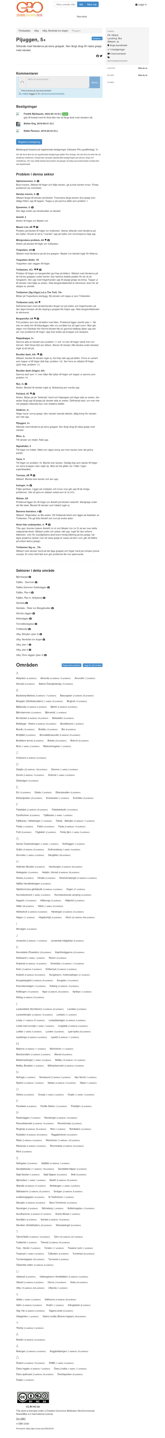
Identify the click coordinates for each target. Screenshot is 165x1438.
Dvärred (61, 774)
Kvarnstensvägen (31, 986)
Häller (25, 906)
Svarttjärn (26, 1219)
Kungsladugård (34, 980)
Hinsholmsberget (78, 877)
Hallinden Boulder (30, 866)
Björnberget (22, 576)
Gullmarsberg (64, 849)
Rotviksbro (80, 1128)
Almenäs (55, 678)
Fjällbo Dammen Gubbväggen (31, 587)
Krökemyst (61, 969)
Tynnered (58, 1259)
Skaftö (63, 1180)
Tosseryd (30, 1253)
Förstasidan (25, 30)
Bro (69, 729)
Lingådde (73, 1025)
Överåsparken (70, 1374)
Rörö (24, 1151)
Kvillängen (27, 991)
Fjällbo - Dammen (25, 582)
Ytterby (30, 1327)
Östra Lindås (70, 1368)
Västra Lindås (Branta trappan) (64, 1316)
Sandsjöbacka (35, 1168)
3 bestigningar (117, 49)
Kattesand (30, 957)
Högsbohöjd (50, 917)
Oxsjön (81, 1094)
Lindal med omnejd (35, 1025)
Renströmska (70, 1123)
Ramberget (60, 1117)
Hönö (80, 917)
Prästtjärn (81, 1106)
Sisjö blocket (28, 1174)
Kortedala (67, 963)
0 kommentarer (118, 53)
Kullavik (30, 974)
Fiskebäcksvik (65, 809)
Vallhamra (60, 1299)
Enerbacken (57, 797)
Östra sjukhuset (34, 1374)
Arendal (25, 683)
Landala (77, 1009)
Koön (29, 969)
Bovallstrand (72, 723)
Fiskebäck (32, 809)
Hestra (25, 877)
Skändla (31, 1185)
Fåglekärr (45, 832)
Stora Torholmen (63, 1202)
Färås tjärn (75, 832)
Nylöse (62, 1082)
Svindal (55, 1219)
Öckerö (30, 1362)
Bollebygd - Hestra (36, 723)
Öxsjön (25, 1379)
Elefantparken (29, 797)
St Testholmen (61, 1197)
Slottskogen (65, 1185)
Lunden (55, 1031)
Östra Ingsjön (33, 1368)
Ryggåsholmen (64, 1134)
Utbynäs (58, 1287)
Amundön (85, 678)
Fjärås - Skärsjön (75, 820)
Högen (25, 917)
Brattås (48, 729)
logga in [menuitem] (33, 93)
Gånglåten (59, 855)
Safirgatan (26, 1163)
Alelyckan (26, 678)
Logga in (142, 4)
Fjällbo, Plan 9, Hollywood (29, 597)
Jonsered (31, 940)
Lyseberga (31, 1037)
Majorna (31, 1048)
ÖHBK (61, 1362)
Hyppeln (26, 900)
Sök (81, 4)
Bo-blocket (32, 718)
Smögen (68, 1191)
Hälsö (50, 906)
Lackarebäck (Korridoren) (40, 1009)
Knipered (31, 963)
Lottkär (29, 1031)
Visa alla (142, 68)
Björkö (64, 706)
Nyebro (30, 1082)
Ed (23, 792)
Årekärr (30, 1339)
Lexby (30, 1020)
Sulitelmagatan (80, 1208)
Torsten (54, 1248)
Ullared (30, 1282)
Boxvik (25, 729)
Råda (29, 1140)
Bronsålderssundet (60, 734)
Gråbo (30, 849)
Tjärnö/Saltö (33, 1236)
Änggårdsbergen (69, 1351)
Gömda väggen (24, 613)
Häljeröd (74, 900)
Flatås (24, 826)
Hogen (75, 889)
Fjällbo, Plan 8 (23, 592)
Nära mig (92, 4)
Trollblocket (22, 628)
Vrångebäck (79, 1305)
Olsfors (25, 1094)
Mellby (70, 1059)
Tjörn (68, 1236)
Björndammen (28, 712)
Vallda (28, 1299)
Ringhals (31, 1128)
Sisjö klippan (55, 1174)
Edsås (43, 792)
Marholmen (61, 1048)
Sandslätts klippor (72, 1168)
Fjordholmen (28, 815)
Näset (88, 1082)
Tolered (55, 1242)
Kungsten (67, 980)
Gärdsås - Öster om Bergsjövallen (33, 608)
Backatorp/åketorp (36, 695)
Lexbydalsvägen (67, 1020)
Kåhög (30, 997)
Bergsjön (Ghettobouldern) (39, 701)
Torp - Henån (28, 1248)
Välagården (27, 1316)
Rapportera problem (71, 665)
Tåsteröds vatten (34, 1264)
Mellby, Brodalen (30, 1065)
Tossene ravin (80, 1248)
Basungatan (77, 695)
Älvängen (31, 1351)
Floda (71, 826)
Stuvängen (27, 1208)
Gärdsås (20, 602)
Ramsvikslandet (35, 1123)
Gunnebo (30, 855)
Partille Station (53, 1106)
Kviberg (64, 986)
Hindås (46, 877)
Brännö (79, 740)
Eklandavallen (68, 792)
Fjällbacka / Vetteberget (34, 820)
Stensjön (30, 1202)
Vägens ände (61, 1310)
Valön (29, 1305)
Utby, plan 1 (22, 644)
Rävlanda (31, 1145)
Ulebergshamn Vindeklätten (64, 1276)
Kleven (58, 957)
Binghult (77, 701)
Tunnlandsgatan (30, 1259)
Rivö (58, 1128)
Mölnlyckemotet (66, 1065)
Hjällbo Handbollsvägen (33, 883)
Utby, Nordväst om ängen (55, 30)
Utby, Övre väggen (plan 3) (30, 655)
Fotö (24, 832)
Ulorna (57, 1282)
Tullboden (58, 1253)
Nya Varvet (86, 1077)
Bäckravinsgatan (57, 746)
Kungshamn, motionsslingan (69, 974)
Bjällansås (31, 706)
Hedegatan (27, 872)
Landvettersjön (34, 1014)
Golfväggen (73, 843)
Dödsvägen (27, 780)
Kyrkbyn (82, 991)
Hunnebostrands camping (72, 894)
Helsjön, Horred (60, 872)
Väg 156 (30, 1310)
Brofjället (26, 734)
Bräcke (57, 740)
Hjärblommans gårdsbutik (39, 889)
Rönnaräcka (67, 1145)
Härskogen (67, 911)
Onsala (51, 1094)
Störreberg (52, 1208)
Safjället (55, 1163)
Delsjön (31, 769)
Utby (36, 30)
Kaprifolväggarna (69, 952)
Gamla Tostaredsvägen (37, 843)
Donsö (30, 774)
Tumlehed (84, 1253)
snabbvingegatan (30, 1197)
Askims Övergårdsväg (56, 683)
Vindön (55, 1305)
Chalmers (31, 757)
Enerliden (83, 797)
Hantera (96, 38)
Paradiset (26, 1106)
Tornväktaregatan (25, 623)
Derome (64, 769)
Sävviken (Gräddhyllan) (34, 1225)
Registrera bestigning (29, 141)
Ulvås (79, 1282)
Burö (27, 746)
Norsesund (55, 1077)
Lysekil (65, 1037)
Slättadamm (33, 1191)
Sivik (78, 1174)
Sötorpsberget (68, 1225)
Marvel (63, 1054)
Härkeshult (31, 911)
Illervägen (26, 928)
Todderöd (26, 1242)
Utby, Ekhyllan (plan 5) (28, 634)
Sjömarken (31, 1180)
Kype (55, 991)
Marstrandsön (33, 1054)
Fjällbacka (58, 815)
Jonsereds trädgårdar (67, 940)
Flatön (45, 826)
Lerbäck (67, 1014)
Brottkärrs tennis (30, 740)
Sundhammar (33, 1213)
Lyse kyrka (79, 1031)
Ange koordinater (118, 45)
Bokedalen (63, 718)
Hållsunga (50, 900)
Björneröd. (56, 712)
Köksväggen (22, 618)
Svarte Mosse (67, 1213)
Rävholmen (63, 1140)
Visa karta (82, 16)
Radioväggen (28, 1117)
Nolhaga (25, 1077)
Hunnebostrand (33, 894)
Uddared (26, 1276)
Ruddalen (31, 1134)
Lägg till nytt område (93, 665)
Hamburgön (65, 866)
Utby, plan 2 (22, 649)
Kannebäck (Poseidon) (33, 952)
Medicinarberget (33, 1059)
